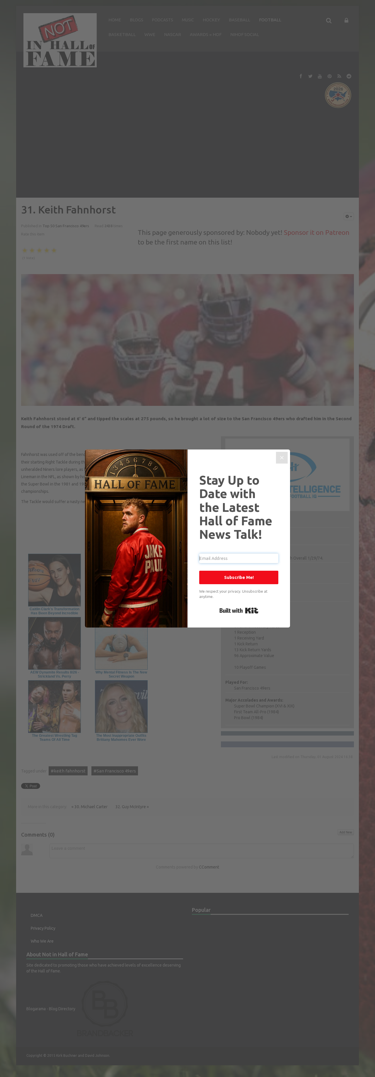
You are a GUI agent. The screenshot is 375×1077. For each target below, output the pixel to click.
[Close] (282, 458)
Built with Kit (238, 610)
